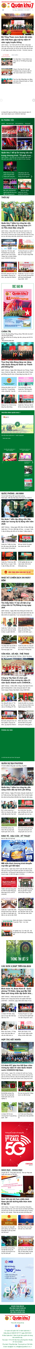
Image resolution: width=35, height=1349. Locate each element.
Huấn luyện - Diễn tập (7, 497)
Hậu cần (8, 838)
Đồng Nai (12, 765)
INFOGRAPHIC (19, 123)
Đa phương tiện (7, 120)
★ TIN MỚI (6, 55)
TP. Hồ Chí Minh (5, 765)
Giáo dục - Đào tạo (21, 1172)
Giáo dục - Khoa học (11, 1170)
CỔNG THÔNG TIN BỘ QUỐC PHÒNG (17, 1312)
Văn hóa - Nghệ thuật (6, 656)
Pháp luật (29, 1172)
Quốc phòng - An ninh (12, 493)
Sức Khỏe (29, 656)
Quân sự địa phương (12, 763)
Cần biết (14, 1174)
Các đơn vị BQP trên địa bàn (16, 966)
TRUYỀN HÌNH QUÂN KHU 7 (10, 412)
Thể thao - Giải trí (21, 656)
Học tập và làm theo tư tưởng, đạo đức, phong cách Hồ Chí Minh (17, 338)
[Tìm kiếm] (33, 10)
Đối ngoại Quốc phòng (19, 496)
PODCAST (28, 123)
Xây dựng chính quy (18, 497)
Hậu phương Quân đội (8, 340)
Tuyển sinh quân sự (6, 1174)
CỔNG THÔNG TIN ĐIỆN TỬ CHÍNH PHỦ (17, 1308)
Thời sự (5, 197)
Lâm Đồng (18, 765)
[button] (1, 100)
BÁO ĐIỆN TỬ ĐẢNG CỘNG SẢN (17, 1306)
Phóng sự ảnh (7, 730)
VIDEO (3, 123)
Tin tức (3, 334)
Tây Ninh (24, 765)
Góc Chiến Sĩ (28, 497)
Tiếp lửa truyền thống (7, 335)
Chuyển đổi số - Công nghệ (8, 1172)
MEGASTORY (10, 123)
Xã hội (14, 656)
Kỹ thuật (13, 838)
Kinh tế (3, 838)
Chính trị (6, 331)
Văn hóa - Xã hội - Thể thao (15, 654)
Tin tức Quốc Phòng (6, 496)
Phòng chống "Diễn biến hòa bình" (23, 334)
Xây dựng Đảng (10, 334)
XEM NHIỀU (15, 55)
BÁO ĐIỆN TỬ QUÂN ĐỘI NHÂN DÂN (17, 1310)
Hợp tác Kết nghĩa (11, 1039)
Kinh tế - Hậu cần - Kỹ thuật (15, 836)
